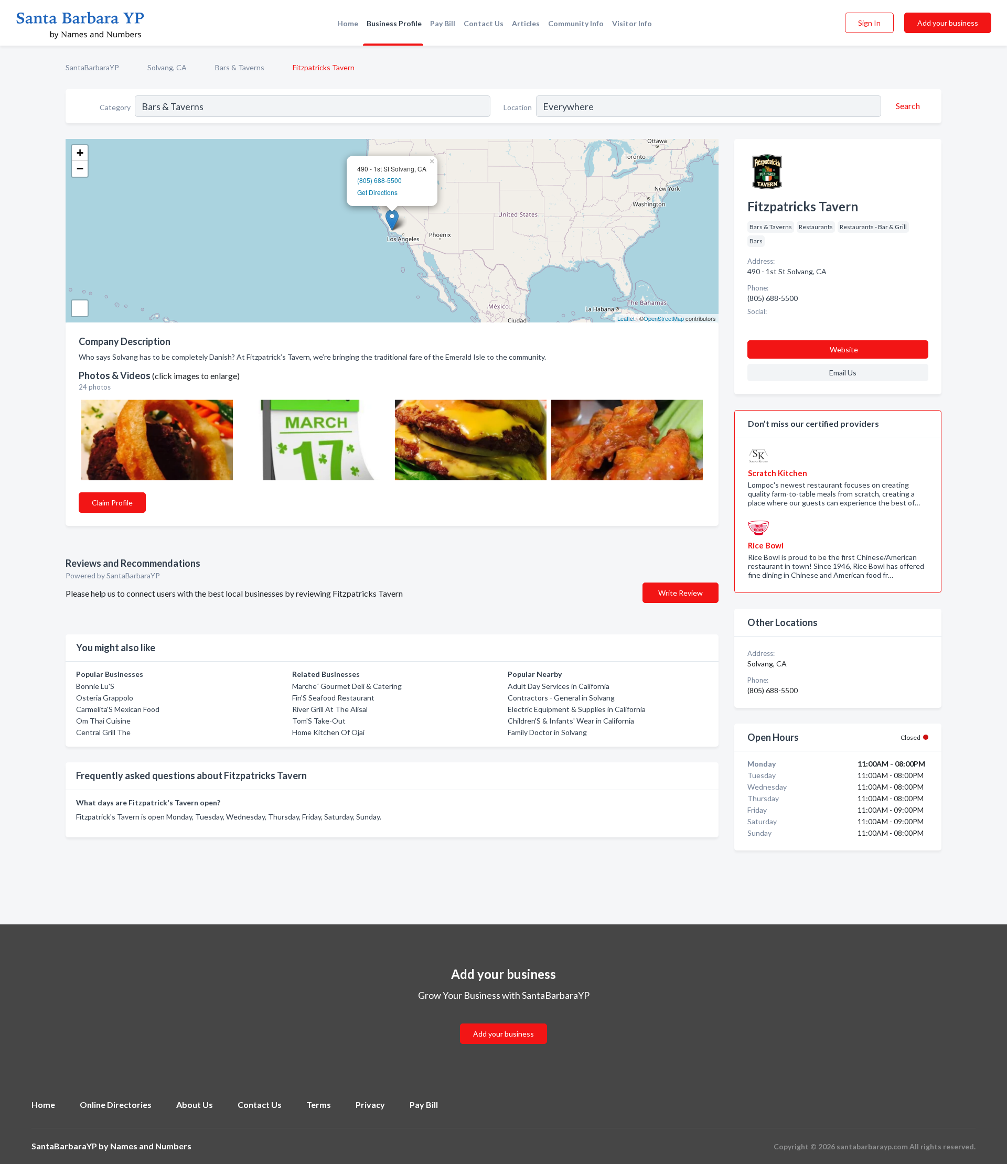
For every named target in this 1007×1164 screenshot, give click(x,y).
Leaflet (626, 318)
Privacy (370, 1104)
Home (347, 23)
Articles (526, 23)
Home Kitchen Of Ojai (328, 732)
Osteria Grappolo (104, 697)
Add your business (947, 22)
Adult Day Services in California (558, 686)
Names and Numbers (150, 1146)
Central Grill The (103, 732)
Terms (318, 1104)
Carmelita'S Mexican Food (117, 709)
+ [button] (80, 152)
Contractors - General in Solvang (561, 697)
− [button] (80, 168)
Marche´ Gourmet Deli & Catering (347, 686)
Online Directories (116, 1104)
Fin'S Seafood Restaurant (333, 697)
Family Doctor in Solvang (547, 732)
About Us (194, 1104)
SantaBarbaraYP (92, 67)
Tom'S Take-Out (319, 720)
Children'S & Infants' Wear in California (571, 720)
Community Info (576, 23)
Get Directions (377, 192)
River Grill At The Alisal (330, 709)
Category (115, 107)
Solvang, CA (167, 67)
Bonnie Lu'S (95, 686)
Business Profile (394, 23)
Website (844, 349)
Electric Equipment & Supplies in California (577, 709)
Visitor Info (632, 23)
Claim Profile (112, 502)
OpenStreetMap (664, 318)
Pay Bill (442, 23)
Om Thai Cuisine (103, 720)
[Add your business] (503, 1021)
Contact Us (484, 23)
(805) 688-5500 (379, 180)
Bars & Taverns (239, 67)
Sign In (869, 22)
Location (518, 107)
